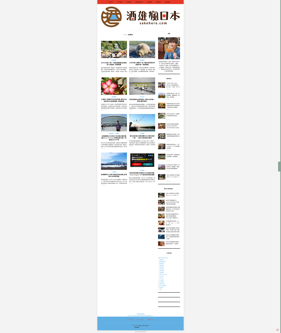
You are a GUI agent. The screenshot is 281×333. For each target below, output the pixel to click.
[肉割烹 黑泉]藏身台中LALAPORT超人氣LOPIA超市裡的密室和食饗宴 (172, 202)
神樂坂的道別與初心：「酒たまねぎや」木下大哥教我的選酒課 (173, 146)
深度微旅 (161, 267)
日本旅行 (110, 2)
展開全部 (160, 257)
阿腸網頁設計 (143, 327)
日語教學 (149, 2)
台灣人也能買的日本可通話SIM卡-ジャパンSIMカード (173, 176)
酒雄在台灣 (162, 284)
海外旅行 (158, 2)
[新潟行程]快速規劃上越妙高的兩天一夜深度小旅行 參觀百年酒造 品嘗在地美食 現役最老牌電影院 (173, 230)
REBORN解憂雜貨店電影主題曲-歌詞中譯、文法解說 (172, 242)
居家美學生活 (139, 2)
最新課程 (161, 263)
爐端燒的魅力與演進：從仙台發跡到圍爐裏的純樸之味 (173, 135)
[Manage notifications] (277, 330)
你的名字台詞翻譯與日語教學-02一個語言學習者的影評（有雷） (172, 236)
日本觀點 (128, 2)
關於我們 (137, 331)
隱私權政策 (143, 331)
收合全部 (165, 257)
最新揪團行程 (162, 261)
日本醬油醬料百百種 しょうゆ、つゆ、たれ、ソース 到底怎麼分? (172, 222)
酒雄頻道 (161, 265)
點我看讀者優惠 (140, 314)
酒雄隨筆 (114, 60)
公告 (160, 289)
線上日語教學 (162, 285)
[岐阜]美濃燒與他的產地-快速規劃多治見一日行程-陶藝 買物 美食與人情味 (173, 209)
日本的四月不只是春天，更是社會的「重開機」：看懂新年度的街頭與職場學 (173, 166)
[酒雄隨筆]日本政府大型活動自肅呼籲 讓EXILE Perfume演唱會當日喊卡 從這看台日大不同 (114, 138)
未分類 (161, 278)
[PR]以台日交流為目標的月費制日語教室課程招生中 (140, 315)
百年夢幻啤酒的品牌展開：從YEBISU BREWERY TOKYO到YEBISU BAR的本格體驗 (173, 126)
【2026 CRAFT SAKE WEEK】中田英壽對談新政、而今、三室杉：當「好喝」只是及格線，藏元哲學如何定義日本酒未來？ (173, 85)
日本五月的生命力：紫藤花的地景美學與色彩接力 (173, 114)
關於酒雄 (167, 2)
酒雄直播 (161, 272)
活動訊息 (161, 259)
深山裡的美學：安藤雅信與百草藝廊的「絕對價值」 (173, 155)
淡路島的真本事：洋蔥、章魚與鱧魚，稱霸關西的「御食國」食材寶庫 (173, 95)
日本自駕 (119, 2)
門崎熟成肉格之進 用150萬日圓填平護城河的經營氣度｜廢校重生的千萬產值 (173, 105)
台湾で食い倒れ (163, 274)
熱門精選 (161, 270)
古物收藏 (161, 269)
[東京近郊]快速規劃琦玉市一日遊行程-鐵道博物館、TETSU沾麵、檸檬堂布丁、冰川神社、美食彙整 (173, 216)
